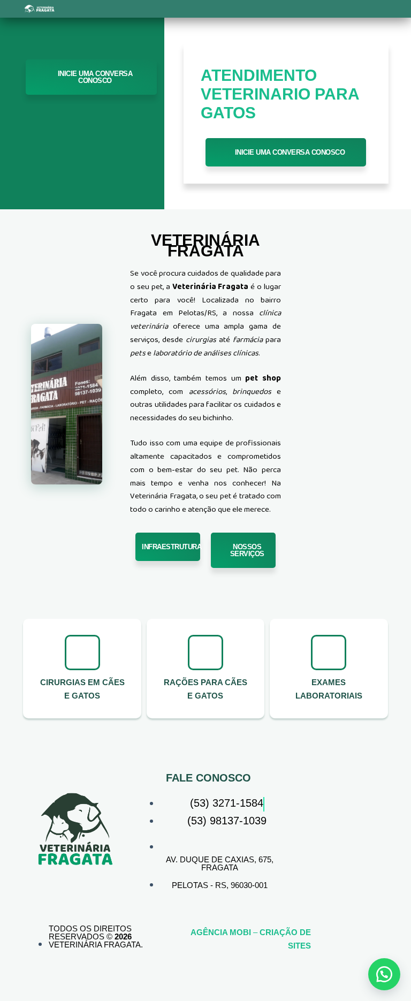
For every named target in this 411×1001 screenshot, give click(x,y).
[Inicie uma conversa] (384, 974)
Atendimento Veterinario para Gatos (280, 94)
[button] (126, 9)
